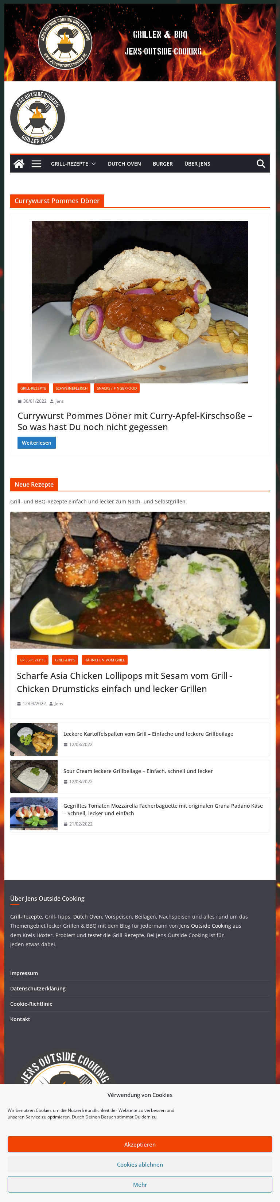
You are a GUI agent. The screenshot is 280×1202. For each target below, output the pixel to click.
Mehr (140, 1184)
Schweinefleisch (72, 388)
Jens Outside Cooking (205, 925)
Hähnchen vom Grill (105, 659)
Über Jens (197, 163)
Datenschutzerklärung (38, 988)
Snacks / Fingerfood (117, 388)
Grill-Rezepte (69, 163)
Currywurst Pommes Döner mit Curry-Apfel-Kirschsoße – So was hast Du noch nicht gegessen (135, 421)
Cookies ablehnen (140, 1164)
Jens (59, 401)
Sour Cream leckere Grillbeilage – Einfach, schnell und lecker (138, 771)
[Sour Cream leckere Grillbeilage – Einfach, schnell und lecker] (34, 776)
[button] (92, 164)
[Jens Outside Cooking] (140, 9)
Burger (163, 163)
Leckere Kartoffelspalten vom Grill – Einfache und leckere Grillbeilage (148, 733)
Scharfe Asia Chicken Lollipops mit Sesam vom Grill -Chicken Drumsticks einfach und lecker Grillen (125, 682)
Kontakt (20, 1019)
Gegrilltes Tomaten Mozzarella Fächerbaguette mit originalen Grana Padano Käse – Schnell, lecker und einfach (163, 809)
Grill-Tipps (65, 659)
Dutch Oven (124, 163)
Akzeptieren (140, 1144)
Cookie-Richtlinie (31, 1003)
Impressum (24, 973)
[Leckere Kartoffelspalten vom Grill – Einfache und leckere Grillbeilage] (34, 739)
